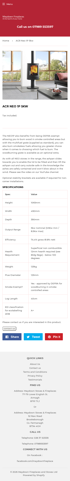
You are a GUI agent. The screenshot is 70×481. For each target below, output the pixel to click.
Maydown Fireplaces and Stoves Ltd (37, 472)
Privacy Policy (35, 375)
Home (5, 40)
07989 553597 (42, 27)
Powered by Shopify (34, 475)
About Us (35, 364)
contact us (9, 328)
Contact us (35, 368)
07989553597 (41, 443)
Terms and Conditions (35, 372)
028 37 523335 (41, 437)
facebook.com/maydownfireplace (35, 461)
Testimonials (35, 379)
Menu (10, 4)
